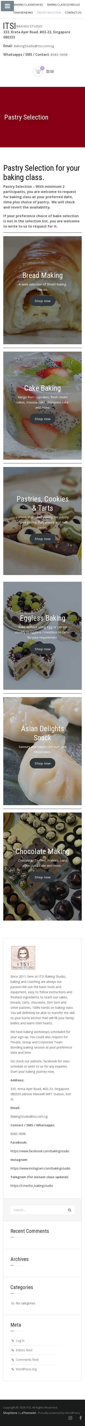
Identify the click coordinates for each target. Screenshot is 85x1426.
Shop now (43, 301)
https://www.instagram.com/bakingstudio (40, 1168)
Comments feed (27, 1359)
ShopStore (10, 1413)
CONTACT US (73, 13)
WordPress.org (26, 1369)
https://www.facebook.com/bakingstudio (39, 1151)
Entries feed (24, 1350)
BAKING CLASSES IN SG (28, 5)
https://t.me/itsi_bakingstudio (31, 1186)
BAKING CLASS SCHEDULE (63, 5)
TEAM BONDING (23, 13)
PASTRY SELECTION (49, 13)
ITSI (9, 26)
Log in (20, 1340)
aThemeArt (29, 1413)
